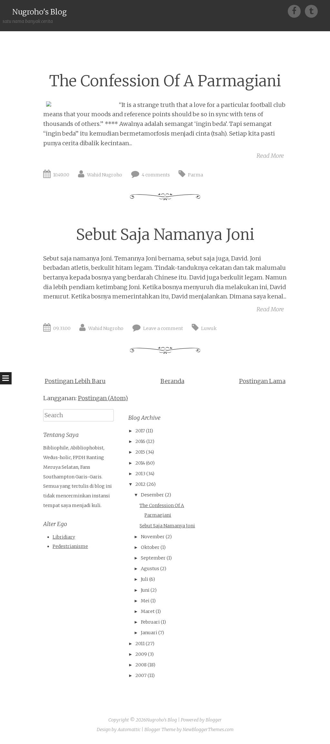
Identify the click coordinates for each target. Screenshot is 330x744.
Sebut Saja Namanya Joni (165, 234)
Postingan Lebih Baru (75, 381)
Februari (150, 622)
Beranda (172, 381)
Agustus (150, 568)
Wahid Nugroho (104, 175)
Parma (195, 175)
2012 (140, 484)
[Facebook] (296, 11)
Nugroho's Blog (39, 11)
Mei (145, 601)
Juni (145, 590)
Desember (152, 495)
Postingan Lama (262, 381)
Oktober (150, 547)
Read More (270, 155)
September (153, 558)
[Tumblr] (311, 11)
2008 (141, 665)
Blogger (214, 720)
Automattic (129, 729)
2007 (141, 675)
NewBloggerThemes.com (208, 729)
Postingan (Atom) (103, 398)
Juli (144, 579)
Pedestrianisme (70, 546)
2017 (140, 431)
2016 (140, 441)
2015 (140, 452)
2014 (140, 463)
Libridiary (64, 537)
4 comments (156, 175)
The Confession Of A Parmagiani (165, 80)
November (153, 537)
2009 (141, 654)
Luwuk (209, 328)
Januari (149, 633)
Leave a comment (163, 328)
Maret (148, 611)
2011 (140, 643)
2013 (140, 473)
